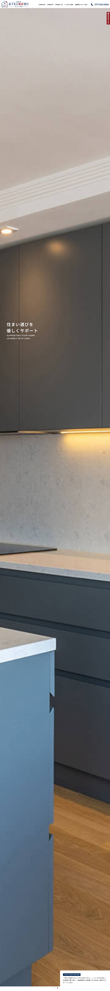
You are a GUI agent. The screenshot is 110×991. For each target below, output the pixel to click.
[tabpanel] (55, 497)
